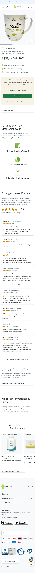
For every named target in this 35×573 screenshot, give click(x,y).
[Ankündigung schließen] (32, 2)
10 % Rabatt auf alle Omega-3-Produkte (17, 2)
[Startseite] (17, 7)
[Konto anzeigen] (7, 7)
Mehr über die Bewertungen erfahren (13, 383)
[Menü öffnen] (3, 7)
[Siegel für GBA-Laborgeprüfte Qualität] (20, 551)
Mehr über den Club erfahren (16, 102)
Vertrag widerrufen (10, 561)
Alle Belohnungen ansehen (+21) (12, 471)
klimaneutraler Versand (9, 59)
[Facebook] (32, 486)
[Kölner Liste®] (29, 551)
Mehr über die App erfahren (10, 517)
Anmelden (17, 96)
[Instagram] (28, 486)
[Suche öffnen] (28, 7)
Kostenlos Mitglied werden (17, 90)
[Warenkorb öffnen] (32, 7)
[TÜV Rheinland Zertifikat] (8, 551)
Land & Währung (6, 530)
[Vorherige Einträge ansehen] (27, 41)
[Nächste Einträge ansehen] (32, 41)
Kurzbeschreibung (7, 110)
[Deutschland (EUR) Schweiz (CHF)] (15, 533)
